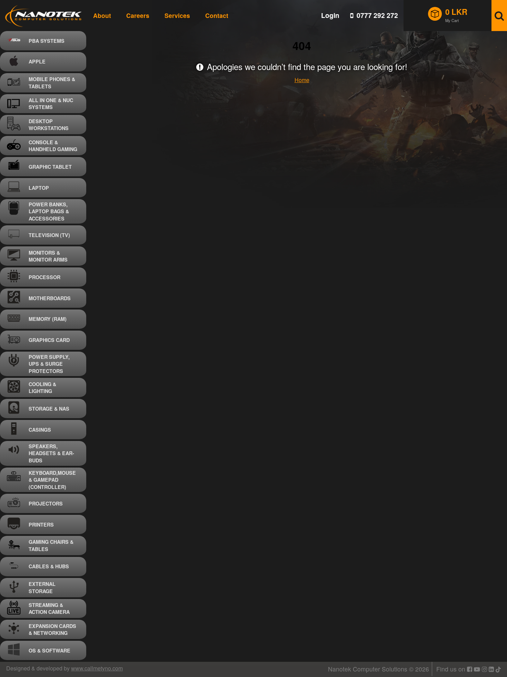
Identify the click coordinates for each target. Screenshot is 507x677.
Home (302, 80)
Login (330, 15)
